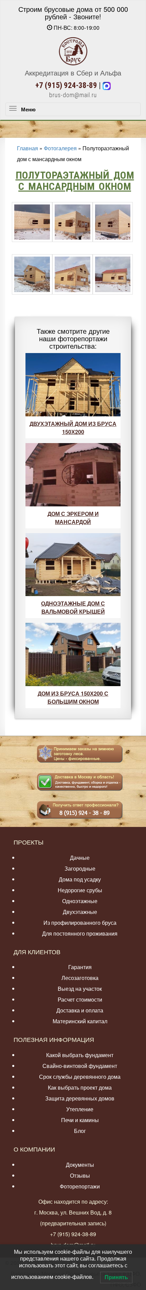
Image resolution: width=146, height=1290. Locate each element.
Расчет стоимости (80, 999)
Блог (80, 1131)
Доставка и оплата (79, 1010)
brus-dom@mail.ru (73, 95)
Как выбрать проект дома (80, 1087)
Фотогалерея (60, 148)
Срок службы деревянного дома (80, 1076)
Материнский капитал (80, 1021)
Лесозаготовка (79, 978)
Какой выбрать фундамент (79, 1055)
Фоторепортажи (80, 1186)
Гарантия (80, 967)
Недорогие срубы (80, 890)
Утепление (79, 1109)
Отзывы (80, 1175)
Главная (27, 148)
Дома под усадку (80, 879)
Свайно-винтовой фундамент (79, 1066)
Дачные (80, 857)
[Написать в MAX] (107, 85)
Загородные (80, 868)
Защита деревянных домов (79, 1098)
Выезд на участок (80, 988)
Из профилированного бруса (79, 922)
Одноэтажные (79, 901)
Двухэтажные (80, 912)
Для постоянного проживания (79, 933)
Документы (80, 1164)
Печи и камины (80, 1120)
